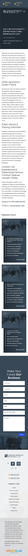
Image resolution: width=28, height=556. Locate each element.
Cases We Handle (14, 499)
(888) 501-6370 (20, 201)
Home (14, 487)
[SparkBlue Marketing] (14, 551)
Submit (22, 434)
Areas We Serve (14, 502)
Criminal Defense (15, 205)
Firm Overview (14, 490)
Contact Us (14, 510)
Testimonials (14, 496)
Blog (14, 508)
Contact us (5, 201)
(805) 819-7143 (14, 478)
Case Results (14, 493)
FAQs (22, 205)
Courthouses (14, 505)
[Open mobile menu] (24, 11)
